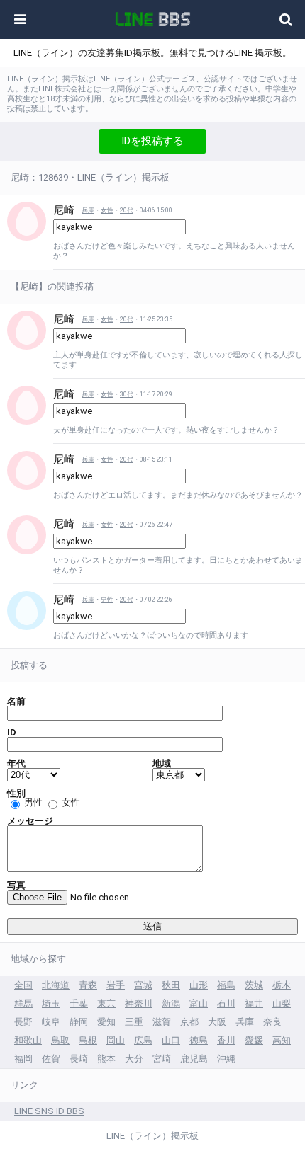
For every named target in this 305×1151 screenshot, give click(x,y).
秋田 (171, 985)
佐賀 (51, 1058)
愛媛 (254, 1040)
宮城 (143, 985)
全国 (23, 985)
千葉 (79, 1003)
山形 (198, 985)
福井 (254, 1003)
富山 (198, 1003)
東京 (106, 1003)
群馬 (23, 1003)
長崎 (79, 1058)
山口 (171, 1040)
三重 (134, 1022)
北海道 (56, 985)
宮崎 (161, 1058)
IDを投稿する (152, 140)
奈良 (272, 1022)
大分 (134, 1058)
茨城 (254, 985)
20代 (126, 210)
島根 (88, 1040)
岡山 (115, 1040)
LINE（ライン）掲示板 (152, 1135)
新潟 (171, 1003)
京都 (189, 1022)
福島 (226, 985)
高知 (281, 1040)
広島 (143, 1040)
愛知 (106, 1022)
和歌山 (28, 1040)
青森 (88, 985)
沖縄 (226, 1058)
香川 (226, 1040)
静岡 (79, 1022)
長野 (23, 1022)
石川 (226, 1003)
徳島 (198, 1040)
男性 (107, 599)
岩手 (115, 985)
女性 (107, 210)
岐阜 (51, 1022)
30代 (126, 394)
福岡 (23, 1058)
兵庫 (88, 210)
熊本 (106, 1058)
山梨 (281, 1003)
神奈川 (138, 1003)
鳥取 (60, 1040)
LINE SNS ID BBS (49, 1111)
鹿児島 (194, 1058)
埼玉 (51, 1003)
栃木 (281, 985)
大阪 (217, 1022)
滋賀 (161, 1022)
